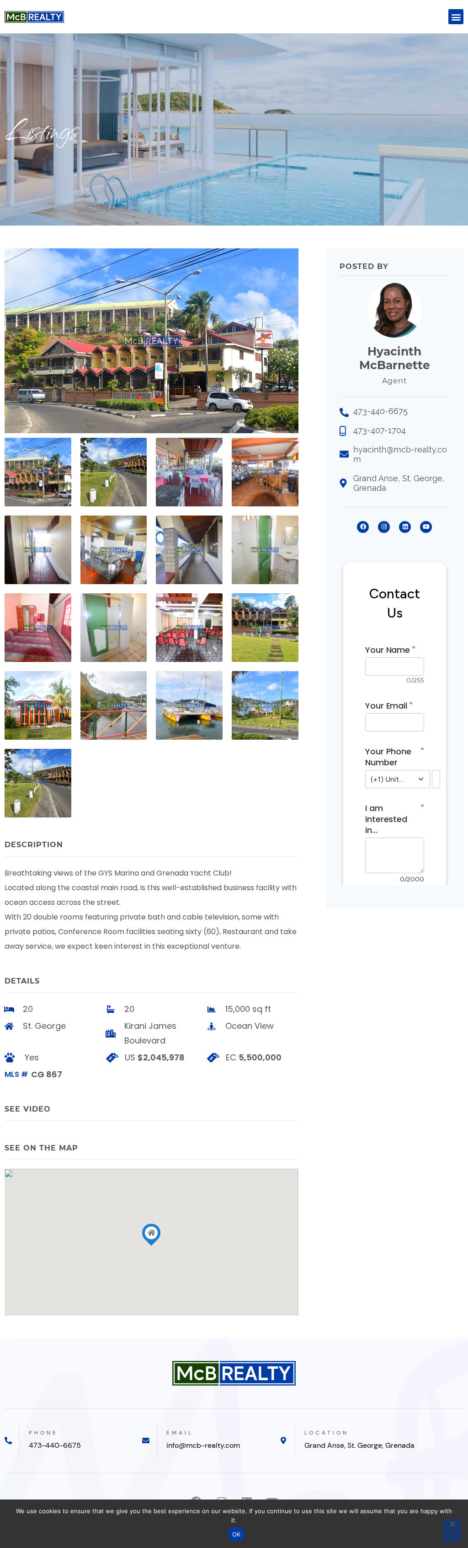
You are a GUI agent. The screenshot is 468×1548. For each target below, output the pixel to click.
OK (236, 1534)
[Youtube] (426, 527)
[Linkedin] (405, 527)
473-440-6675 (55, 1445)
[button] (455, 16)
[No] (452, 1530)
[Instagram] (384, 527)
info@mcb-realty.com (203, 1445)
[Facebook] (363, 527)
